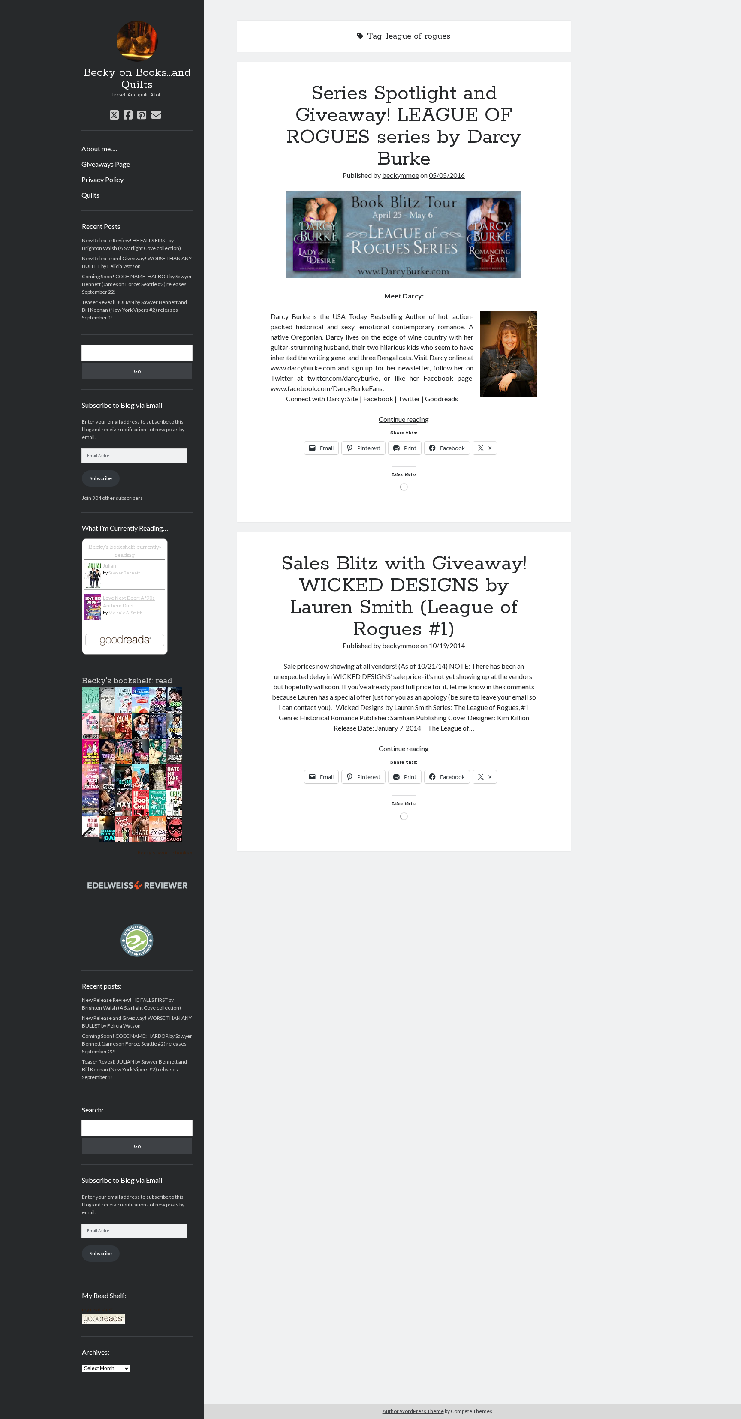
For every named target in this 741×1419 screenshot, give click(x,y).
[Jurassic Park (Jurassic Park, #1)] (92, 835)
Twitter (409, 398)
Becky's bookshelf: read (127, 681)
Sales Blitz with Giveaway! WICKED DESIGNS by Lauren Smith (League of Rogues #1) (404, 596)
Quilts (90, 195)
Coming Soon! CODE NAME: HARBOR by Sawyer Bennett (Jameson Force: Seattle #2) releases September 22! (137, 284)
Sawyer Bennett (124, 572)
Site (352, 398)
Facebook (378, 398)
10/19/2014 (447, 645)
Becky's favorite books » (165, 852)
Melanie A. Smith (125, 612)
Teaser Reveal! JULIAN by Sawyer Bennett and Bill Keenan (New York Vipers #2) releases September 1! (134, 310)
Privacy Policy (102, 179)
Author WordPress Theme (413, 1411)
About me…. (99, 148)
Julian (109, 565)
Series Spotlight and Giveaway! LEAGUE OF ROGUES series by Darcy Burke (403, 126)
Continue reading (404, 419)
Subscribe (101, 478)
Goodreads (441, 398)
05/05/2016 (447, 175)
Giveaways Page (105, 164)
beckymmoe (400, 175)
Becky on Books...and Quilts (137, 79)
